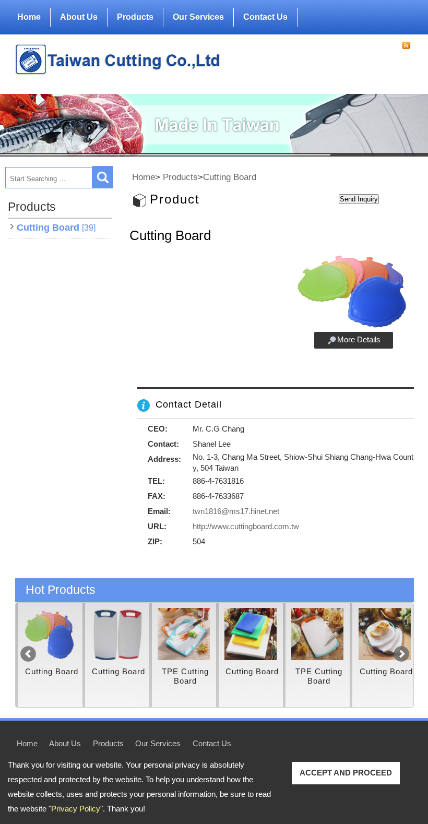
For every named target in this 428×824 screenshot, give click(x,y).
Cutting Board (56, 227)
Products (135, 17)
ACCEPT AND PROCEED (346, 772)
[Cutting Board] (50, 634)
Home (29, 17)
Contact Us (265, 17)
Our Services (198, 17)
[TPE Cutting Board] (184, 634)
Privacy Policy (75, 808)
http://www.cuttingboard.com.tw (246, 526)
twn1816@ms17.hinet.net (236, 511)
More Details (359, 339)
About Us (79, 17)
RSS (406, 45)
